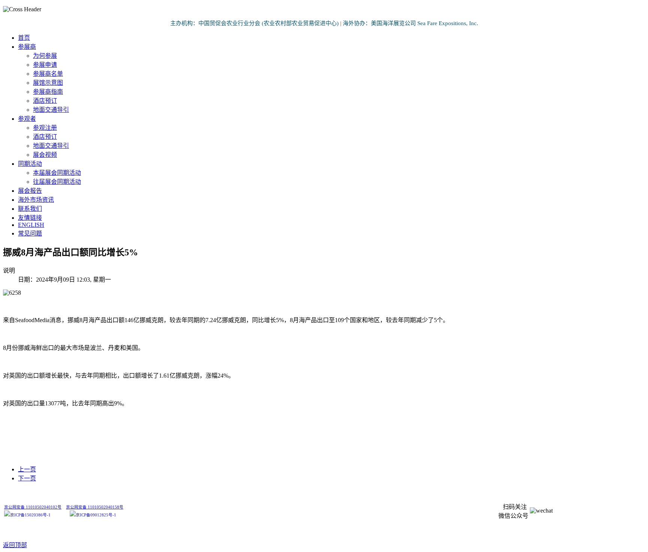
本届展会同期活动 (57, 173)
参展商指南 (48, 91)
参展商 (27, 47)
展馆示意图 (48, 83)
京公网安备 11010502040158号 (94, 507)
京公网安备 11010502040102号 (33, 507)
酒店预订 (45, 101)
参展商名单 (48, 73)
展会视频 (45, 155)
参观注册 (45, 127)
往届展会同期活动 (57, 181)
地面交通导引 (51, 109)
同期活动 (30, 163)
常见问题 (30, 233)
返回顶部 (15, 545)
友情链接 (30, 217)
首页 (24, 37)
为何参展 (45, 55)
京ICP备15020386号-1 (30, 515)
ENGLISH (31, 225)
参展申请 (45, 65)
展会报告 (30, 191)
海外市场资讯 (36, 199)
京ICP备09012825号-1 (96, 515)
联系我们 (30, 209)
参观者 (27, 119)
